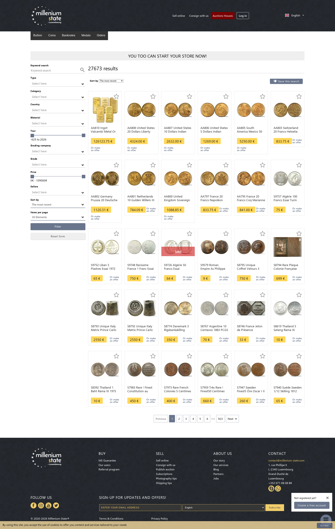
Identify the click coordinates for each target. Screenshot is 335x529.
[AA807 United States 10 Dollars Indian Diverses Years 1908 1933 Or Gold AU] (178, 109)
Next (230, 418)
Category (36, 91)
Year (33, 130)
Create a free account (312, 505)
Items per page (39, 212)
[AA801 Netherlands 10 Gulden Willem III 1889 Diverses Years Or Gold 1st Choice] (141, 178)
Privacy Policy (159, 518)
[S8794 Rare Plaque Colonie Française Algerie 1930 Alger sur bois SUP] (288, 246)
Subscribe (275, 507)
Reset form (58, 236)
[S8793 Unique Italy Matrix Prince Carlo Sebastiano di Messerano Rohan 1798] (105, 308)
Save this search (288, 81)
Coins (52, 35)
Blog (216, 469)
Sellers (34, 186)
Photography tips (166, 478)
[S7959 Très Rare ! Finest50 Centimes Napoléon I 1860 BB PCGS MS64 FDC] (214, 369)
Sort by (35, 199)
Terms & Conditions (111, 518)
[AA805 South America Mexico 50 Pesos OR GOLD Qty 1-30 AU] (251, 109)
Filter (58, 226)
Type (33, 77)
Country (35, 104)
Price (33, 171)
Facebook (33, 505)
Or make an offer (95, 149)
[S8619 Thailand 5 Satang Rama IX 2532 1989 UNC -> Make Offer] (288, 308)
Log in (243, 15)
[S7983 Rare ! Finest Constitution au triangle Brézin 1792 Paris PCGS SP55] (141, 369)
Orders (101, 35)
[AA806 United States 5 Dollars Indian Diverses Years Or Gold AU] (214, 109)
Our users (104, 465)
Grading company (41, 145)
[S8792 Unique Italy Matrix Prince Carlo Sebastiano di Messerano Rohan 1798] (141, 308)
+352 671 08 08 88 (280, 483)
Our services (220, 465)
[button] (58, 84)
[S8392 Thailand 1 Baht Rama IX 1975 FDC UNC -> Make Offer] (105, 369)
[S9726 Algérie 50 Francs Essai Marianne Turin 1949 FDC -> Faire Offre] (178, 246)
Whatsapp (278, 488)
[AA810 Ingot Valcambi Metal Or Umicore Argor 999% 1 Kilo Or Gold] (105, 109)
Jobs (216, 478)
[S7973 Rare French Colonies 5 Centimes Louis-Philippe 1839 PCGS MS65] (178, 369)
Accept (324, 525)
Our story (219, 460)
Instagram (41, 505)
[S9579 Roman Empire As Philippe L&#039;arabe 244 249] (214, 246)
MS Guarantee (107, 460)
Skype (271, 488)
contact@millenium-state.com (286, 460)
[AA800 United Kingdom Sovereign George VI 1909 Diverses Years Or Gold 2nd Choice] (178, 178)
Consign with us (199, 15)
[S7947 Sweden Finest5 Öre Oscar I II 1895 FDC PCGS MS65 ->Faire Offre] (251, 369)
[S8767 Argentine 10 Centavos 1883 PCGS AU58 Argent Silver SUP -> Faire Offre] (214, 308)
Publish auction (165, 469)
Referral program (109, 469)
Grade (34, 158)
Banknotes (68, 35)
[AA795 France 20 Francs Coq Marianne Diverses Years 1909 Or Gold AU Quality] (251, 178)
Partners (218, 474)
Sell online (178, 15)
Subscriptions (164, 474)
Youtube (48, 505)
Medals (86, 35)
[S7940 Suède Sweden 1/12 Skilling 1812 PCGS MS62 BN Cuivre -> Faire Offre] (288, 369)
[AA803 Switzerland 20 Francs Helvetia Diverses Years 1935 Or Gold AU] (288, 109)
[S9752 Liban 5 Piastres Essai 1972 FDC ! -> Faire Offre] (105, 246)
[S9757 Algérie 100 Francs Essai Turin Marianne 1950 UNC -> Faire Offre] (288, 178)
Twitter (56, 505)
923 (220, 418)
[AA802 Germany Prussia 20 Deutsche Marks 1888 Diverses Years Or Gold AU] (105, 178)
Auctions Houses (223, 15)
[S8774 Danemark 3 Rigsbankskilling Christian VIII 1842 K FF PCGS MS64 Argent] (178, 308)
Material (35, 117)
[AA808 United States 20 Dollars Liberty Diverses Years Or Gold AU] (141, 109)
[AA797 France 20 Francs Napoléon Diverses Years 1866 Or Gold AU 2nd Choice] (214, 178)
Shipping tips (164, 483)
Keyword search (40, 65)
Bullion (37, 35)
